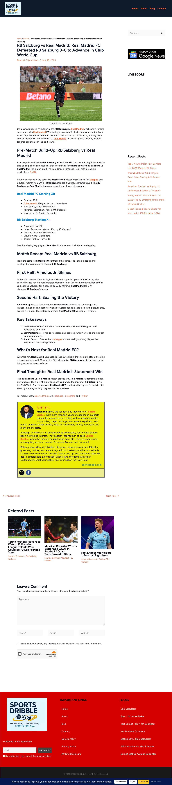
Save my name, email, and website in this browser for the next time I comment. (61, 643)
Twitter (83, 396)
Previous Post (11, 495)
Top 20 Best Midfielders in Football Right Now (96, 554)
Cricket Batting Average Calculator (138, 754)
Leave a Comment (16, 556)
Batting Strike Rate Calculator (136, 739)
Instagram (70, 396)
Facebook (58, 396)
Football (26, 39)
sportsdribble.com (92, 464)
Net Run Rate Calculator (133, 731)
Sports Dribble (42, 396)
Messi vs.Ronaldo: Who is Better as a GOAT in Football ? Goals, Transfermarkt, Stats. (60, 550)
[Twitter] (21, 472)
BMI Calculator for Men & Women (137, 746)
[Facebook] (28, 472)
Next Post (112, 495)
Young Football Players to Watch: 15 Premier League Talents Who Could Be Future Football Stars (24, 547)
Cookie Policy (69, 739)
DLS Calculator (128, 708)
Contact (161, 8)
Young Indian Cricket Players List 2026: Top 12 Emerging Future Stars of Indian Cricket (146, 199)
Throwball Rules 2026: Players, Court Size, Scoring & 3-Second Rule (144, 177)
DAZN (33, 172)
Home (135, 8)
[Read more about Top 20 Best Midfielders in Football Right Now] (97, 532)
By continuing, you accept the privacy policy (28, 756)
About (144, 8)
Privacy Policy (69, 746)
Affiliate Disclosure (71, 754)
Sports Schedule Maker (132, 716)
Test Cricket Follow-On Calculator (138, 723)
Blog (152, 8)
